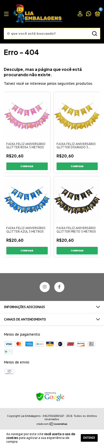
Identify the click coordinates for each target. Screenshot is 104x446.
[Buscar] (94, 33)
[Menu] (7, 14)
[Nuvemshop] (52, 424)
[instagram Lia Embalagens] (45, 287)
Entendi (89, 437)
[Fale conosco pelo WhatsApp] (88, 14)
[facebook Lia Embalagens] (59, 287)
